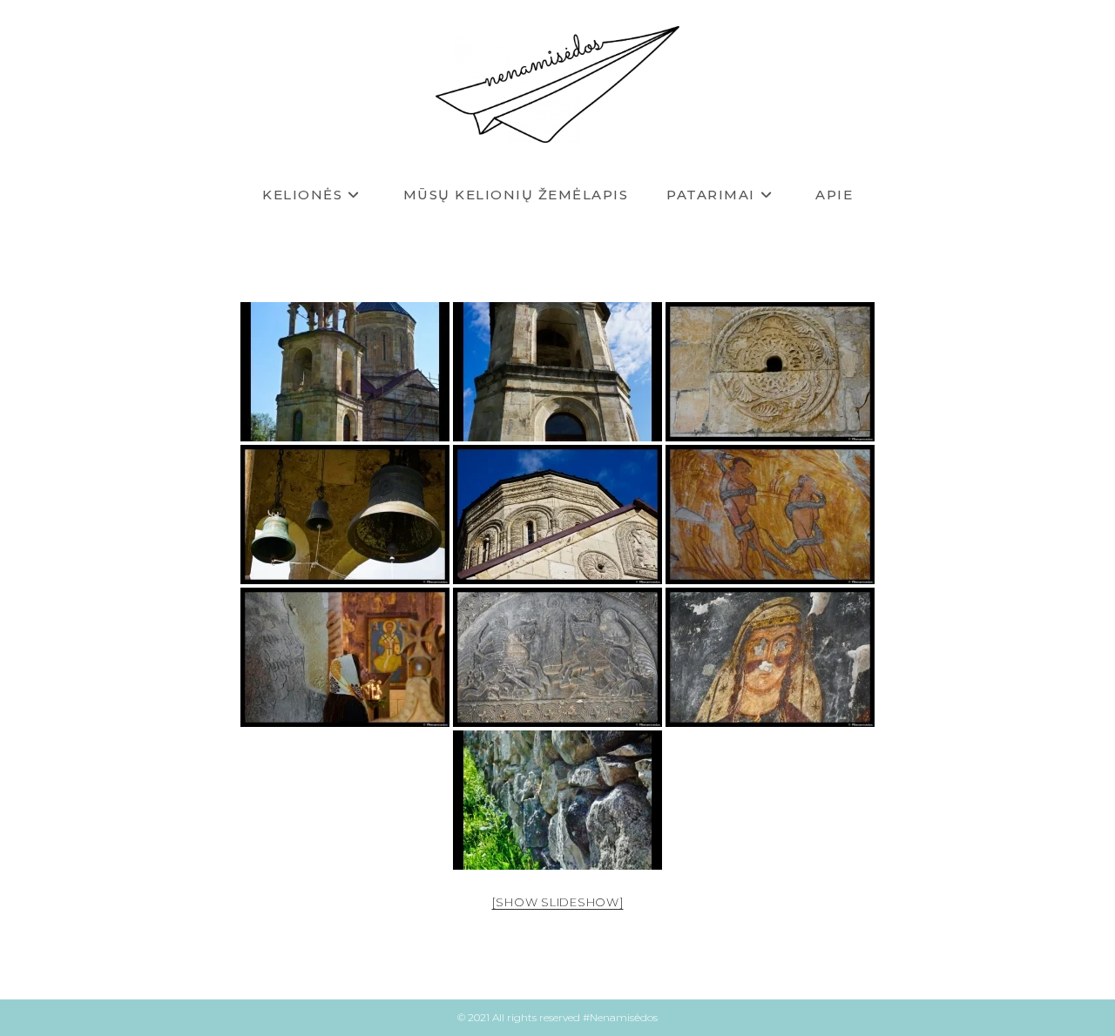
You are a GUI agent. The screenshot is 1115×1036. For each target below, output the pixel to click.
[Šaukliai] (344, 514)
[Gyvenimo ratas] (770, 371)
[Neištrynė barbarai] (770, 657)
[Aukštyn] (557, 371)
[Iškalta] (557, 657)
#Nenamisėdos (620, 1017)
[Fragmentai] (557, 514)
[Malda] (344, 657)
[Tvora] (557, 800)
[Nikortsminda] (344, 371)
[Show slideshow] (558, 902)
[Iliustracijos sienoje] (770, 514)
